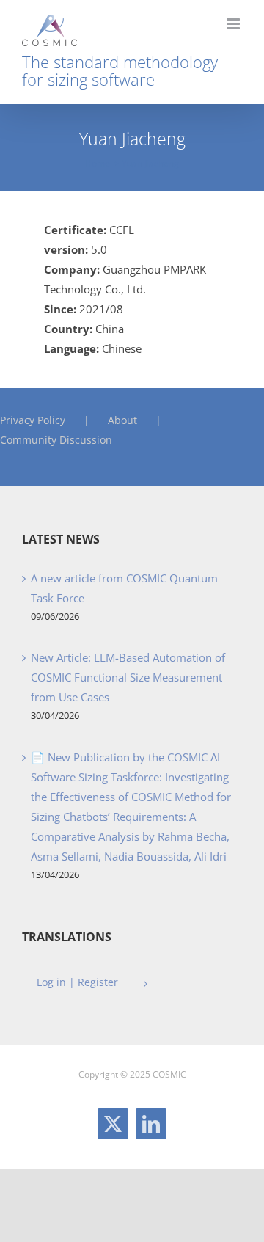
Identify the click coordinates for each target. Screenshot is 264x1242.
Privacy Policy (32, 420)
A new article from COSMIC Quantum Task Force (124, 588)
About (122, 420)
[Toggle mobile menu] (234, 24)
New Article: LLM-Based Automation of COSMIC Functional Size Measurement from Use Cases (128, 677)
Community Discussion (56, 440)
